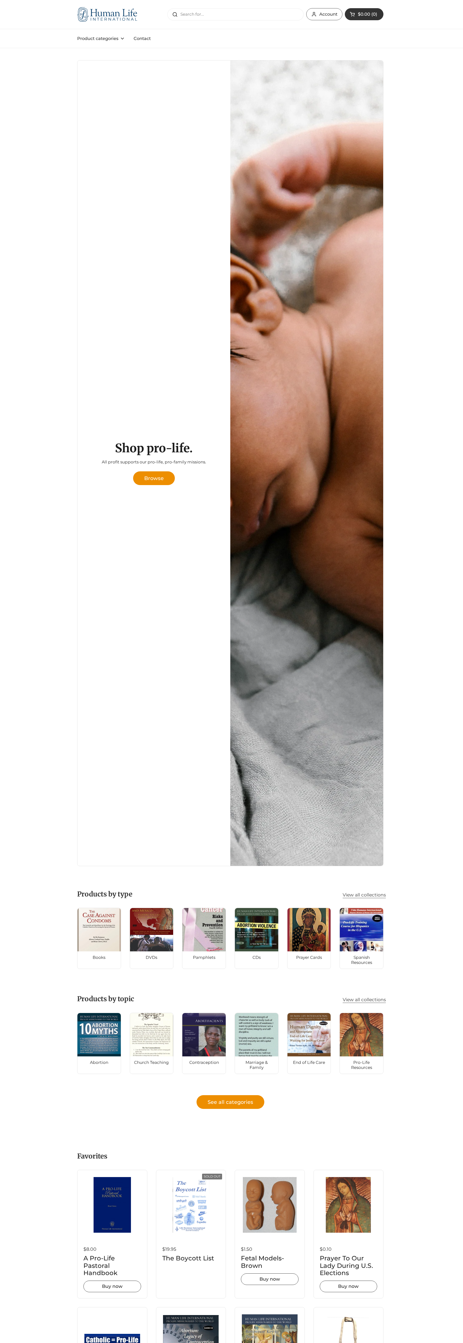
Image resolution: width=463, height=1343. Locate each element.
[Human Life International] (107, 14)
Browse (154, 478)
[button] (364, 14)
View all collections (364, 895)
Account (328, 14)
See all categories (230, 1102)
